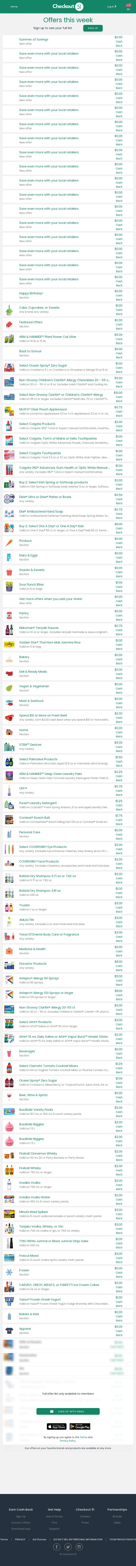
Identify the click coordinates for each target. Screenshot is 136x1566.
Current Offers (21, 1523)
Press (85, 1523)
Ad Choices (39, 1539)
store (108, 1448)
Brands (117, 1516)
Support (54, 1529)
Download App (21, 1529)
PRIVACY (20, 1539)
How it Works (54, 1516)
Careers (85, 1516)
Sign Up (93, 28)
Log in (111, 6)
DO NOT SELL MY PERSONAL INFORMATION (78, 1539)
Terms (83, 1437)
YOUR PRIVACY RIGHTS (123, 1539)
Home (14, 6)
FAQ (54, 1523)
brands (61, 1448)
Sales (117, 1523)
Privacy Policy (68, 1440)
